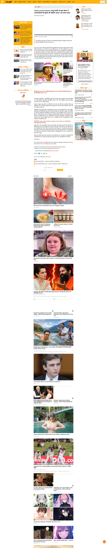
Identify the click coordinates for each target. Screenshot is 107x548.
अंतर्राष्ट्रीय (20, 1)
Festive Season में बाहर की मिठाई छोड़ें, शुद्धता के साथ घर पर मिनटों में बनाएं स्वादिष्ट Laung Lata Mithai (83, 107)
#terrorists (70, 142)
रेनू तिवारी (35, 36)
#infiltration (47, 142)
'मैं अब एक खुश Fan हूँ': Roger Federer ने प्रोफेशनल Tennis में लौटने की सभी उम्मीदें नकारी (83, 92)
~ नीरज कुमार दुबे (84, 29)
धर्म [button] (73, 1)
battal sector (64, 163)
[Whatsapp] (44, 154)
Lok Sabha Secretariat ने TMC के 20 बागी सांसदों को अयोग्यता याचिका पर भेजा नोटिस (83, 114)
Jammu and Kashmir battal (54, 163)
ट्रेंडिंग (23, 47)
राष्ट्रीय (15, 1)
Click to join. (48, 156)
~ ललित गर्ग (83, 13)
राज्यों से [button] (34, 1)
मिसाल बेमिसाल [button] (46, 1)
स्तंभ (83, 7)
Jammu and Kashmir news (41, 163)
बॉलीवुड (91, 103)
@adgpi (48, 148)
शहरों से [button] (39, 1)
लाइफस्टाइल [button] (54, 1)
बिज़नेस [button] (24, 1)
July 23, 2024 (55, 150)
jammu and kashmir (39, 161)
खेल (92, 94)
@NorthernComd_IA (55, 148)
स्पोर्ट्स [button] (29, 1)
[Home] (35, 6)
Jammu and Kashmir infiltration (52, 161)
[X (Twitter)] (71, 22)
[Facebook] (71, 20)
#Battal (46, 143)
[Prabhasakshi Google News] (72, 36)
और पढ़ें (29, 105)
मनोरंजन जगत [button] (62, 1)
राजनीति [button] (68, 1)
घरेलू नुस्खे (91, 110)
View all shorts (84, 84)
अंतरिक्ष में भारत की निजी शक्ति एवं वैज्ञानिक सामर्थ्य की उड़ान (86, 10)
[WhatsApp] (71, 25)
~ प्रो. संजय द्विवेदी (84, 21)
